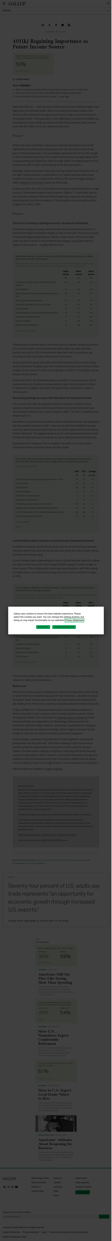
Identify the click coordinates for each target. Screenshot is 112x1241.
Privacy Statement (74, 620)
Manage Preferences (64, 627)
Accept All (43, 627)
